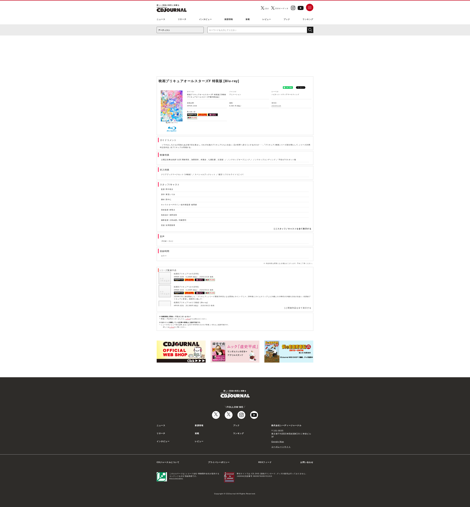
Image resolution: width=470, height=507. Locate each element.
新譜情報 (228, 19)
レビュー (266, 19)
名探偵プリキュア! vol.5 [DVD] (186, 273)
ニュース (161, 19)
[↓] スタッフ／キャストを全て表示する (292, 228)
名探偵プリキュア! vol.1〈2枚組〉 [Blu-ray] (191, 302)
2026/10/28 (204, 277)
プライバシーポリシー (219, 462)
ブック (287, 19)
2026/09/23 (204, 290)
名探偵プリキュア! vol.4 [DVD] (186, 286)
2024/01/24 (276, 106)
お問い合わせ (306, 462)
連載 (248, 19)
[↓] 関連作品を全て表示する (297, 307)
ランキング (308, 19)
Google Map (277, 441)
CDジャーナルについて (168, 462)
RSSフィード (265, 462)
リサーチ (182, 19)
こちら (187, 319)
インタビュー (205, 19)
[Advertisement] (235, 57)
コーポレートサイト (281, 446)
